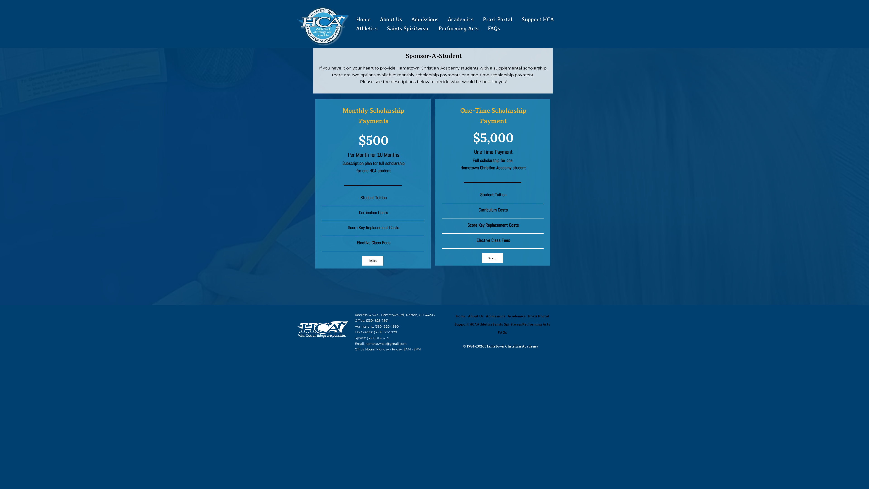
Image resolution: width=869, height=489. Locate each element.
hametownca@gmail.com (386, 344)
